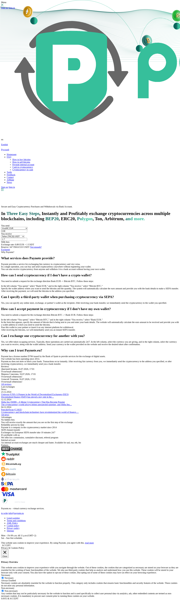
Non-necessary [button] (7, 588)
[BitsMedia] (8, 470)
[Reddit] (7, 460)
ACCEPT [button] (6, 545)
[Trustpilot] (10, 455)
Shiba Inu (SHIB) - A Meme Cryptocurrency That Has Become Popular (33, 402)
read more (89, 543)
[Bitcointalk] (11, 465)
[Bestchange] (12, 450)
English (4, 144)
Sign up (4, 8)
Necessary (9, 578)
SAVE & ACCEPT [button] (9, 598)
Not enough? (36, 247)
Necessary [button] (5, 575)
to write (4, 513)
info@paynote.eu (16, 513)
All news (5, 414)
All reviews (6, 384)
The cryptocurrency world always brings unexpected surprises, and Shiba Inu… (36, 404)
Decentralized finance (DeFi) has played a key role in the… (27, 397)
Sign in (12, 8)
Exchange (5, 249)
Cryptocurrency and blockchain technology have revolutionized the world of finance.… (40, 412)
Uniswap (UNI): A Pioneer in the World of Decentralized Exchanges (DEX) (35, 394)
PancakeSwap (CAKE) (11, 409)
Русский (5, 149)
